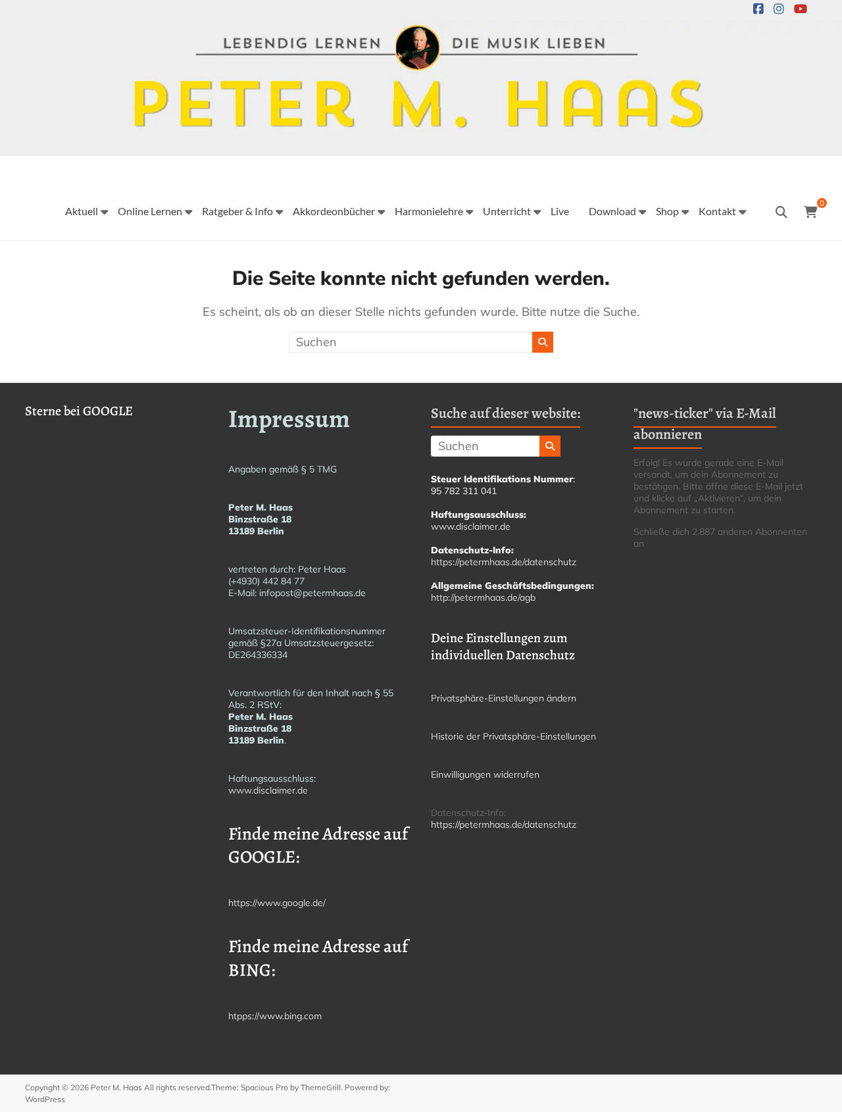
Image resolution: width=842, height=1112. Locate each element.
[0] (810, 212)
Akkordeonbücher (334, 211)
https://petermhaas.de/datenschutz (503, 562)
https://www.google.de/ (277, 903)
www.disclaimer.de (268, 790)
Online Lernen (150, 211)
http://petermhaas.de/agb (483, 597)
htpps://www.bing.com (275, 1016)
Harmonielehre (429, 211)
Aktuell (81, 211)
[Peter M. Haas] (421, 31)
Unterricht (507, 211)
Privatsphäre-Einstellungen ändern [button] (503, 698)
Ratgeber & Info (237, 211)
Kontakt (717, 211)
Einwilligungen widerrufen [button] (485, 774)
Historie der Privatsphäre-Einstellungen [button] (513, 736)
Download (612, 211)
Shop (667, 211)
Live (560, 211)
